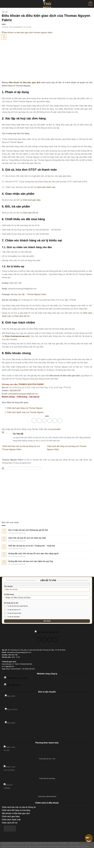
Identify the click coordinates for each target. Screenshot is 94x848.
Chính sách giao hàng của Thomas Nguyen (24, 408)
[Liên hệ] (89, 838)
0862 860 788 (85, 843)
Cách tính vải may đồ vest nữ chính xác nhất (27, 538)
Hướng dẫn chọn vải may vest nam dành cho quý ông (30, 561)
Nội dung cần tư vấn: (16, 610)
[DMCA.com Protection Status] (10, 828)
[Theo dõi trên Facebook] (39, 639)
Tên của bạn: (8, 586)
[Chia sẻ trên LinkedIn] (60, 420)
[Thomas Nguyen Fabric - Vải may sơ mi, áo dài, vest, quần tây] (47, 4)
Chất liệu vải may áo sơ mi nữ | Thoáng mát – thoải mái (31, 546)
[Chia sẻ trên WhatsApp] (34, 420)
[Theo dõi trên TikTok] (49, 639)
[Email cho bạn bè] (49, 420)
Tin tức (5, 12)
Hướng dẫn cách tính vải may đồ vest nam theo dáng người (33, 553)
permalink (56, 429)
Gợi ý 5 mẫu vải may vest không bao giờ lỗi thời (28, 530)
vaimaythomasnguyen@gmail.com (23, 394)
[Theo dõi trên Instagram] (44, 639)
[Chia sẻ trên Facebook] (39, 420)
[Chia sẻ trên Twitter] (44, 420)
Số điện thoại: (9, 594)
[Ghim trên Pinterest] (54, 420)
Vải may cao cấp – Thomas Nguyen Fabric (29, 294)
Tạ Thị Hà (27, 27)
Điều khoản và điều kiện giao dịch (24, 82)
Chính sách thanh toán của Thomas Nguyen (25, 412)
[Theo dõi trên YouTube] (54, 639)
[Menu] (3, 4)
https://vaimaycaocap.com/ (17, 336)
